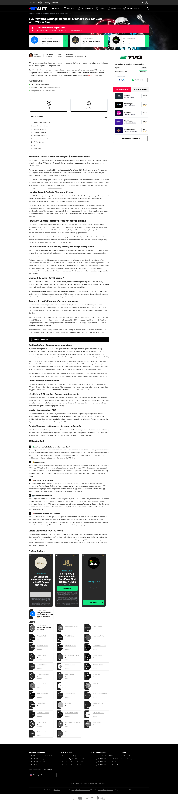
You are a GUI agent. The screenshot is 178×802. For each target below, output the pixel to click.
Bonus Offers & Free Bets (42, 123)
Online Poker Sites (133, 8)
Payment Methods (39, 129)
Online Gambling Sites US (35, 13)
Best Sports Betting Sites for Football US (104, 762)
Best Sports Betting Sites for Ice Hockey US (105, 765)
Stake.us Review (129, 97)
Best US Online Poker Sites (38, 762)
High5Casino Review (130, 123)
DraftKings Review (129, 38)
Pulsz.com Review (129, 114)
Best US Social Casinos (37, 765)
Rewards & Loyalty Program (43, 139)
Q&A (34, 145)
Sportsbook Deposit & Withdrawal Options (74, 759)
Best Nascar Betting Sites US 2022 (103, 756)
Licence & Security (39, 135)
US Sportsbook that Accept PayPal (72, 765)
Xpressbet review (61, 332)
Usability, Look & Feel (40, 126)
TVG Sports (40, 142)
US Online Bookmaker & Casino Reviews (42, 756)
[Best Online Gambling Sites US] (39, 8)
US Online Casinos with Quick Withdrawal (73, 756)
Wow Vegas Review (129, 105)
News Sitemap (128, 759)
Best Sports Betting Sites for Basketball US (105, 759)
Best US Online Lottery (37, 759)
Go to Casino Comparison (131, 139)
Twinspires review (54, 188)
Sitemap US (127, 756)
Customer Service (39, 132)
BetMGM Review (88, 38)
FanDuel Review (47, 38)
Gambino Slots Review (130, 131)
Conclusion (37, 148)
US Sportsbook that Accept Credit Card (73, 762)
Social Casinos (116, 8)
